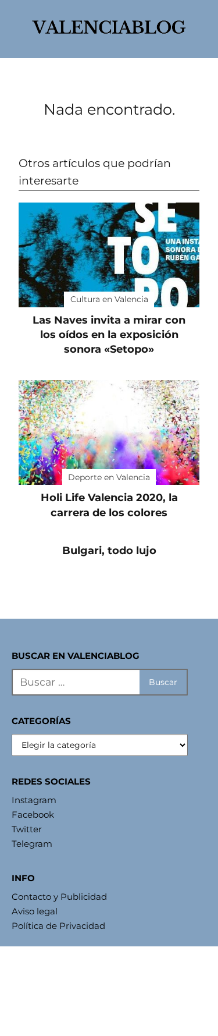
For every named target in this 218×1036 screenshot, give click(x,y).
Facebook (33, 814)
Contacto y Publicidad (59, 896)
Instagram (34, 800)
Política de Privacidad (58, 925)
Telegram (32, 843)
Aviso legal (35, 911)
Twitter (27, 829)
